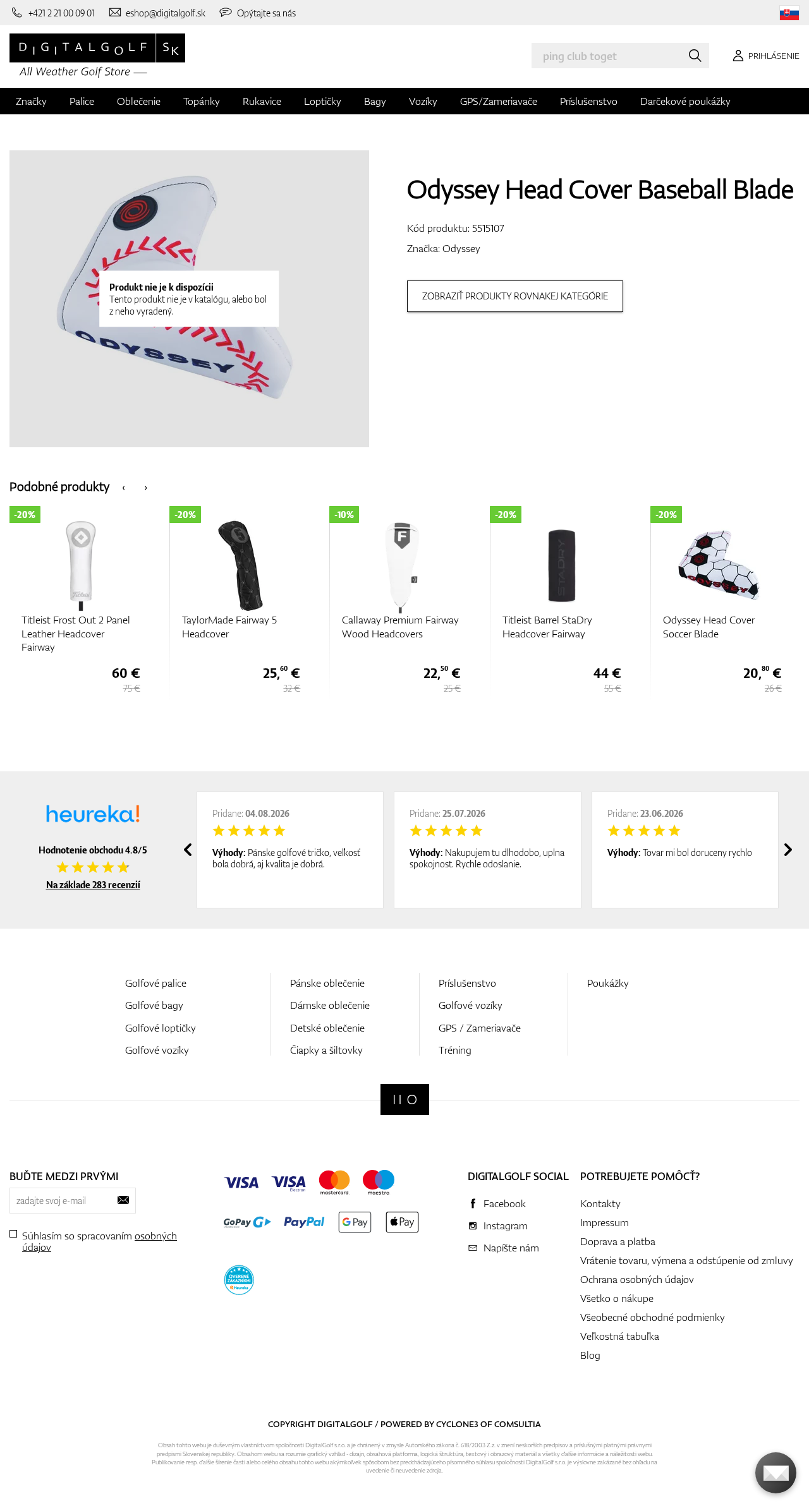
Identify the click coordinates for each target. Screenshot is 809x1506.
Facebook (505, 1203)
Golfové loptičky (160, 1028)
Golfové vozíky (157, 1050)
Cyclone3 (457, 1424)
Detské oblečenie (327, 1028)
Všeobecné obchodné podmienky (652, 1317)
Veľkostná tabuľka (619, 1336)
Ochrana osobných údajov (637, 1279)
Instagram (506, 1225)
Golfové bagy (154, 1005)
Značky (31, 101)
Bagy (375, 101)
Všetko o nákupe (617, 1298)
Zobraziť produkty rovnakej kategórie (515, 296)
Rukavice (262, 101)
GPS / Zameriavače (480, 1028)
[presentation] (123, 486)
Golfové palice (155, 983)
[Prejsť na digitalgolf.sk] (789, 13)
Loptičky (322, 101)
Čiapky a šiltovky (326, 1050)
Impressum (604, 1222)
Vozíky (423, 101)
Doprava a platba (617, 1241)
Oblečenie (139, 101)
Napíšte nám (511, 1248)
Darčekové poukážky (685, 101)
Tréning (455, 1050)
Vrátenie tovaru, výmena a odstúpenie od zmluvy (686, 1260)
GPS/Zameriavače (498, 101)
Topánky (201, 101)
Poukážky (608, 983)
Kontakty (600, 1203)
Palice (82, 101)
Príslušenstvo (588, 101)
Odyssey (461, 248)
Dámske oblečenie (330, 1005)
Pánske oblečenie (327, 983)
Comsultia (517, 1424)
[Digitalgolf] (404, 1099)
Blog (590, 1355)
